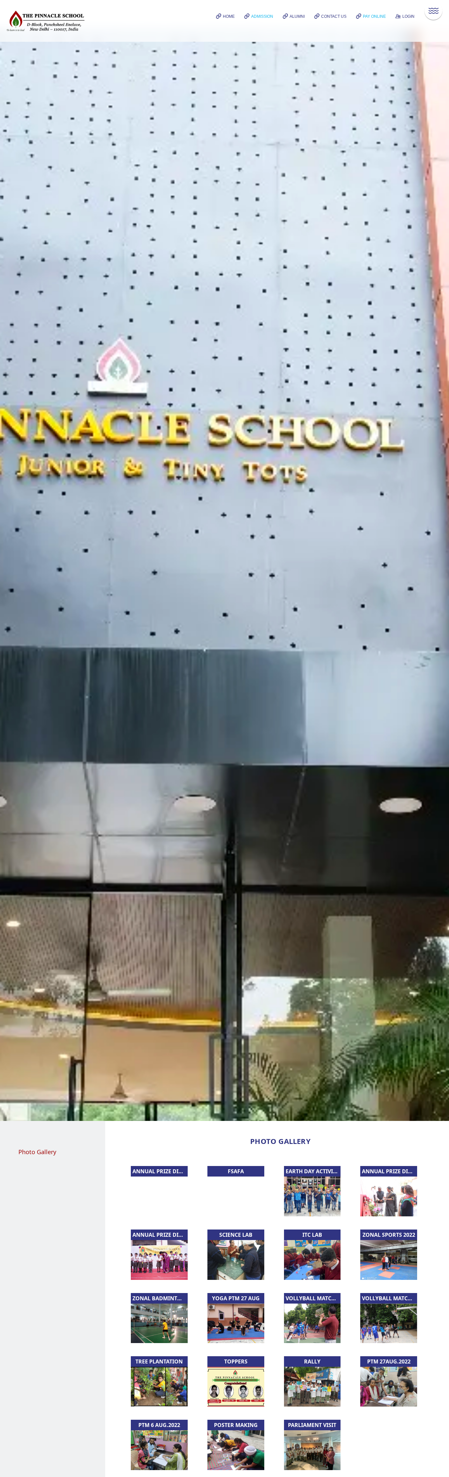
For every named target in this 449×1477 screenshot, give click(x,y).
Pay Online (374, 16)
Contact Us (333, 16)
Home (229, 16)
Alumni (297, 16)
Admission (262, 16)
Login (408, 16)
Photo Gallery (37, 1152)
